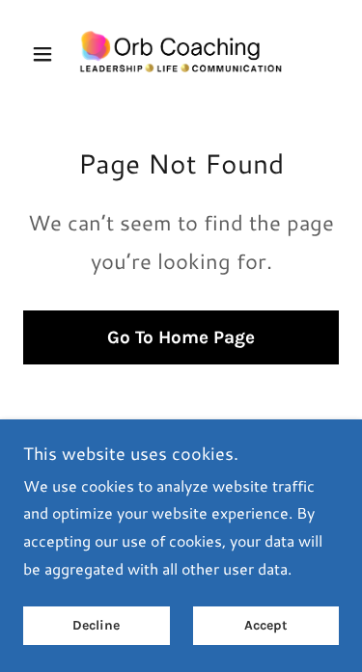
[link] (180, 54)
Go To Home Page (181, 337)
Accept (266, 626)
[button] (46, 54)
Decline (96, 626)
